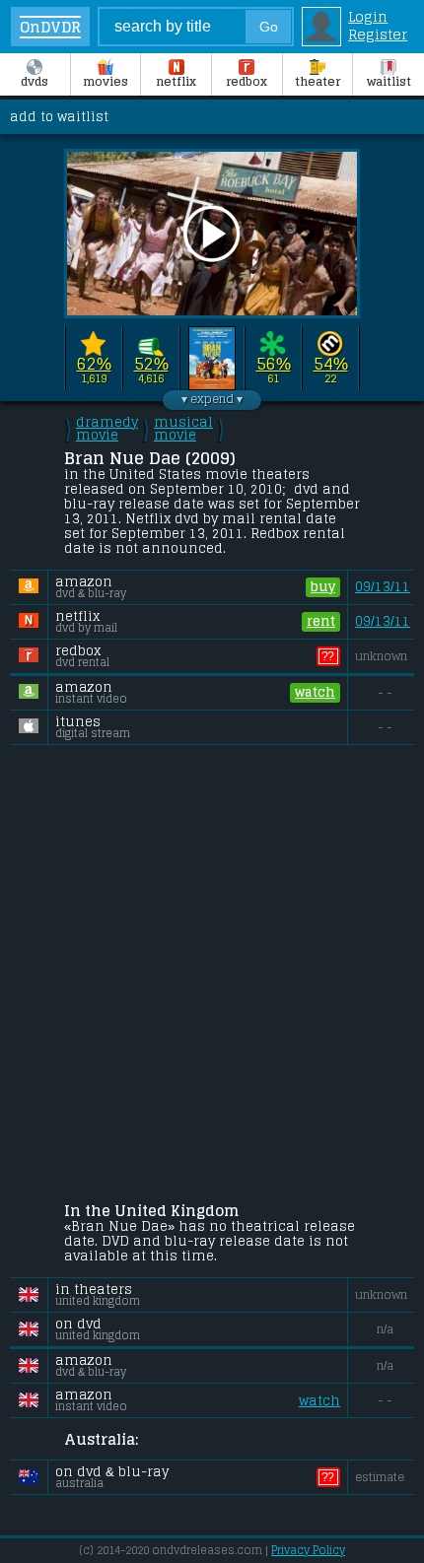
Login (368, 17)
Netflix (176, 82)
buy (323, 586)
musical (183, 429)
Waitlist (389, 82)
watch (315, 692)
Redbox (246, 82)
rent (321, 621)
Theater (317, 82)
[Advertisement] (212, 977)
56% (273, 364)
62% (94, 364)
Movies (105, 82)
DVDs (34, 82)
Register (377, 34)
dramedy (107, 429)
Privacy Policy (308, 1550)
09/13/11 (382, 586)
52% (151, 364)
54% (331, 364)
